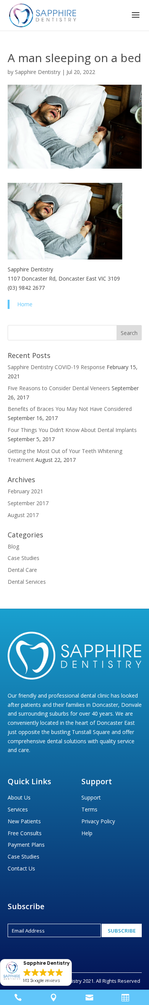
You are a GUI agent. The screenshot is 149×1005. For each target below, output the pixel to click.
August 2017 (23, 515)
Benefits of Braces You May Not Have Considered (70, 408)
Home (24, 304)
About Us (19, 797)
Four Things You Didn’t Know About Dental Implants (72, 430)
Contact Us (21, 868)
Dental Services (27, 581)
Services (18, 809)
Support (91, 797)
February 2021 (25, 491)
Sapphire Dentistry (37, 72)
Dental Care (22, 569)
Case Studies (23, 558)
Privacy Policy (98, 821)
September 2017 (28, 503)
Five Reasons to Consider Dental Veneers (59, 388)
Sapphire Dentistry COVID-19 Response (56, 367)
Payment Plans (26, 844)
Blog (13, 546)
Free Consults (25, 833)
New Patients (24, 821)
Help (86, 833)
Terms (89, 809)
